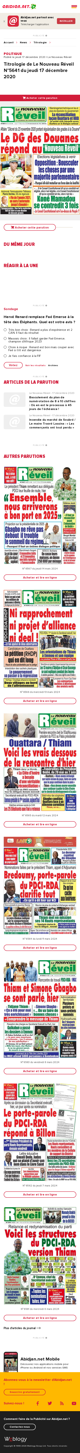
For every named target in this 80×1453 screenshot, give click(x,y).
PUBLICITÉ (39, 36)
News (23, 42)
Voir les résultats (35, 365)
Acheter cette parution (41, 98)
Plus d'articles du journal (20, 1328)
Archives (53, 365)
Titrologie (40, 42)
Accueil (9, 42)
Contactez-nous (20, 1426)
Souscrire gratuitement (25, 1392)
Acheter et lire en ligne (40, 577)
